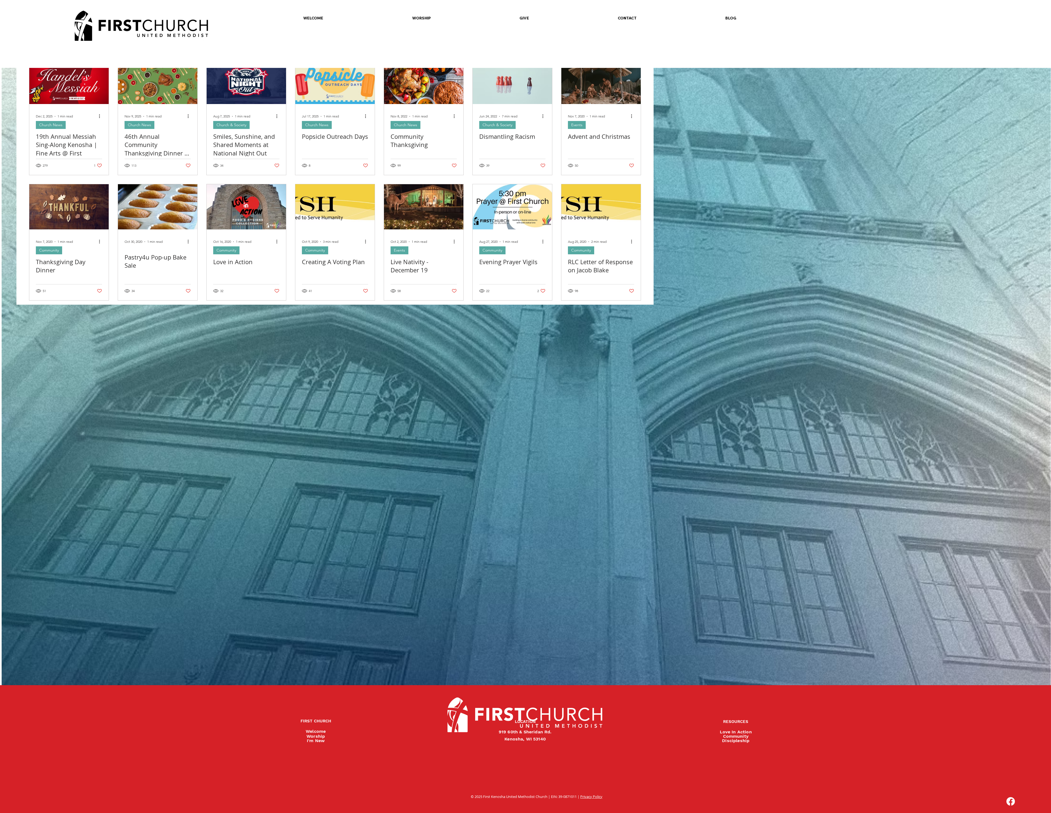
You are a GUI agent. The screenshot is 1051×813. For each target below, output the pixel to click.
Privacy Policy (591, 796)
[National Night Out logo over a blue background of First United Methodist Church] (246, 81)
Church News (50, 124)
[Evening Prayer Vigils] (512, 206)
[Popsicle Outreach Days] (335, 81)
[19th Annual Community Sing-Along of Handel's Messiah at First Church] (69, 81)
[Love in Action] (246, 206)
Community (49, 250)
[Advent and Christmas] (601, 81)
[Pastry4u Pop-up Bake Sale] (157, 206)
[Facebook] (1010, 801)
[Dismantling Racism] (512, 81)
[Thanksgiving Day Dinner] (69, 206)
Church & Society (231, 124)
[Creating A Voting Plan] (335, 206)
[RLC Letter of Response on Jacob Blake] (601, 206)
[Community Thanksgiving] (423, 81)
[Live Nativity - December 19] (423, 206)
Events (576, 124)
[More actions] (101, 116)
